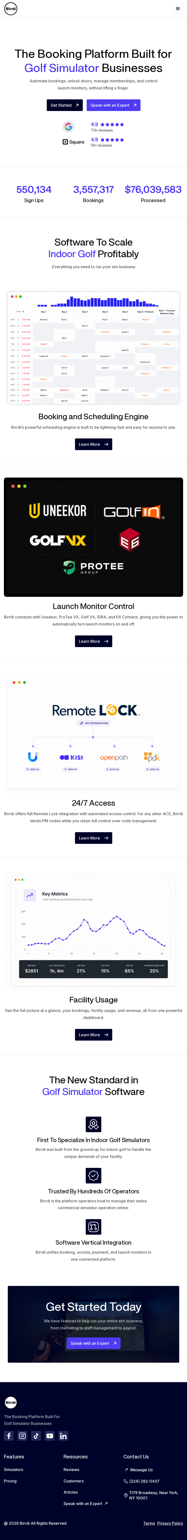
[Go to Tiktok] (36, 1436)
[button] (178, 9)
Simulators (13, 1469)
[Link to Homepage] (11, 9)
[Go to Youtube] (50, 1436)
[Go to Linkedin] (63, 1436)
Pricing (10, 1481)
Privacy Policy (170, 1523)
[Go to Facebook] (9, 1436)
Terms (149, 1523)
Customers (74, 1481)
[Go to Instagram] (22, 1436)
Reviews (71, 1469)
